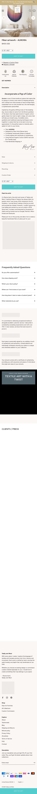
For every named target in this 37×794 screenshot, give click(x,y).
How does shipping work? (10, 278)
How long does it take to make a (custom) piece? (17, 295)
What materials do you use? (10, 301)
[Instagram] (7, 697)
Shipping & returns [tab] (8, 163)
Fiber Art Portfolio (7, 705)
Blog (3, 725)
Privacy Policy (6, 733)
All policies (5, 736)
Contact (4, 744)
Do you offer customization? (10, 272)
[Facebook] (3, 697)
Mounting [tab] (5, 169)
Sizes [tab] (3, 157)
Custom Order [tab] (6, 175)
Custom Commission (8, 711)
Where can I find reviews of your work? (14, 289)
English (20, 782)
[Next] (33, 18)
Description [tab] (5, 87)
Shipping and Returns (8, 728)
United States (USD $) (7, 782)
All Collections (6, 708)
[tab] (18, 122)
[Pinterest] (11, 697)
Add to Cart (18, 791)
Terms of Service (7, 739)
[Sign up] (34, 763)
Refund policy (6, 730)
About (4, 720)
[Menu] (3, 11)
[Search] (30, 11)
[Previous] (4, 18)
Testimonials (5, 722)
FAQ (3, 741)
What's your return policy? (10, 284)
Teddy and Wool (10, 787)
